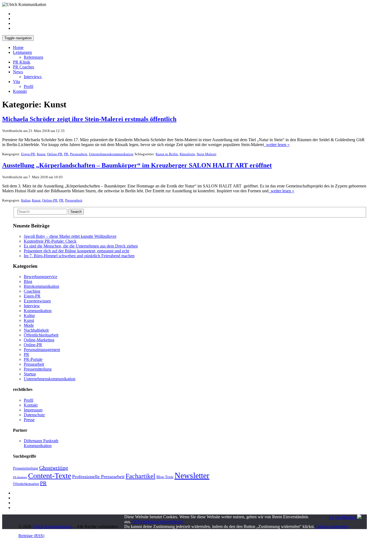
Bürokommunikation (41, 286)
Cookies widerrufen (331, 526)
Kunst (41, 154)
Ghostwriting (53, 468)
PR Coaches (23, 67)
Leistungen (22, 52)
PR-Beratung (20, 477)
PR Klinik (21, 62)
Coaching (32, 291)
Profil (28, 86)
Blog (28, 281)
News (18, 72)
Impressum (33, 410)
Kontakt (20, 91)
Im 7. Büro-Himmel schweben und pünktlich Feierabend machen (79, 255)
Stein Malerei (206, 154)
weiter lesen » (277, 144)
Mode (29, 325)
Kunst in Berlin (167, 154)
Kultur (25, 200)
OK (134, 521)
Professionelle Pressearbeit (98, 476)
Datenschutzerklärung (164, 521)
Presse (29, 419)
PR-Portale (33, 359)
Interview (32, 305)
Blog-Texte (164, 477)
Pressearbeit (78, 154)
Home (18, 47)
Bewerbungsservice (40, 276)
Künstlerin (187, 154)
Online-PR (54, 154)
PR (66, 154)
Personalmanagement (42, 349)
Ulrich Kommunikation (52, 526)
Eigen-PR (28, 154)
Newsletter (192, 475)
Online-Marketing (39, 340)
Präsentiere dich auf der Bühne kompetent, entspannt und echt (76, 251)
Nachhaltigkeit (36, 330)
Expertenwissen (37, 301)
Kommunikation (38, 310)
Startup (30, 374)
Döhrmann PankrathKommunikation (41, 443)
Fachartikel (140, 476)
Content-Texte (49, 475)
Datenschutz (34, 414)
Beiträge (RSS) (31, 535)
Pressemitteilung (38, 369)
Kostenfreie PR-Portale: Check (50, 241)
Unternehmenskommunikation (111, 154)
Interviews (33, 76)
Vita (16, 81)
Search (76, 212)
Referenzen (33, 57)
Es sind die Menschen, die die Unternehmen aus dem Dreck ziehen (81, 246)
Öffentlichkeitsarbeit (41, 335)
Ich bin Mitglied (343, 517)
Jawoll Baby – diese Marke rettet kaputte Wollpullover (70, 236)
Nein (141, 521)
